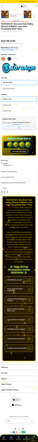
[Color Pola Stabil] (15, 59)
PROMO (4, 439)
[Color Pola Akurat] (9, 59)
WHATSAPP (26, 439)
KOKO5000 (10, 207)
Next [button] (36, 1)
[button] (19, 171)
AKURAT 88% (7, 99)
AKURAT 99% (7, 111)
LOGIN (11, 439)
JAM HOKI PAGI (7, 82)
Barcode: (12, 31)
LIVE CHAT (33, 439)
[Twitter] (5, 192)
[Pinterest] (8, 192)
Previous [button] (2, 1)
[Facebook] (2, 192)
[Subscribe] (31, 421)
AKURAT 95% (7, 105)
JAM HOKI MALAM (8, 88)
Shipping (10, 43)
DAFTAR (18, 439)
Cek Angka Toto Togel (19, 151)
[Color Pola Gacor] (3, 59)
